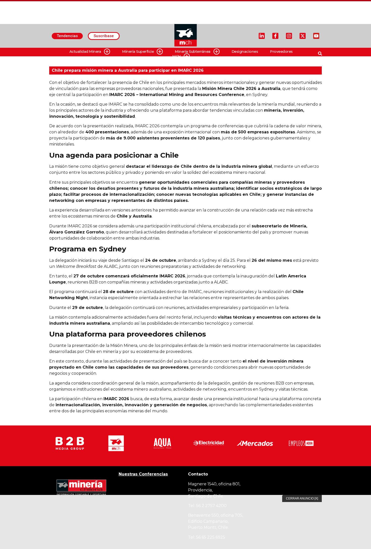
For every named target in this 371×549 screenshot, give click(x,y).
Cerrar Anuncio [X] (302, 498)
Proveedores (281, 51)
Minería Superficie (138, 51)
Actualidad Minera (85, 51)
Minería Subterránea (192, 51)
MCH (176, 56)
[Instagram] (289, 36)
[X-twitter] (303, 36)
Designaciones (245, 51)
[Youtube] (316, 36)
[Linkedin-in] (262, 36)
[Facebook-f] (275, 36)
